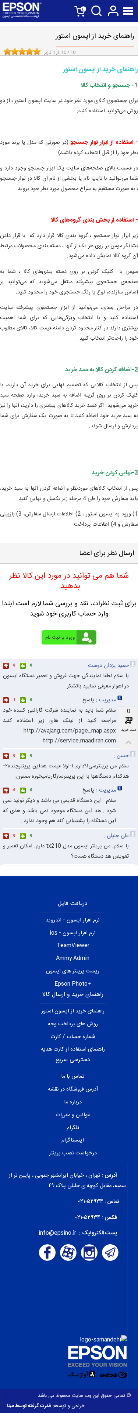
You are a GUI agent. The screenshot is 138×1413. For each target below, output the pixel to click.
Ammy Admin (72, 958)
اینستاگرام (72, 1140)
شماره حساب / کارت (72, 1037)
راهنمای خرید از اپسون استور (73, 1011)
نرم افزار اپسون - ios (73, 933)
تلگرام (73, 1128)
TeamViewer (72, 945)
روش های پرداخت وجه (73, 1024)
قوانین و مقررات (73, 1115)
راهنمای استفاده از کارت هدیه (73, 1049)
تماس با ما (72, 1076)
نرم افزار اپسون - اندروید (73, 920)
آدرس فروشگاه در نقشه (73, 1089)
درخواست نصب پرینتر (73, 1153)
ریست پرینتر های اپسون (72, 971)
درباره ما (73, 1102)
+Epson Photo (72, 984)
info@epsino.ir (57, 1233)
